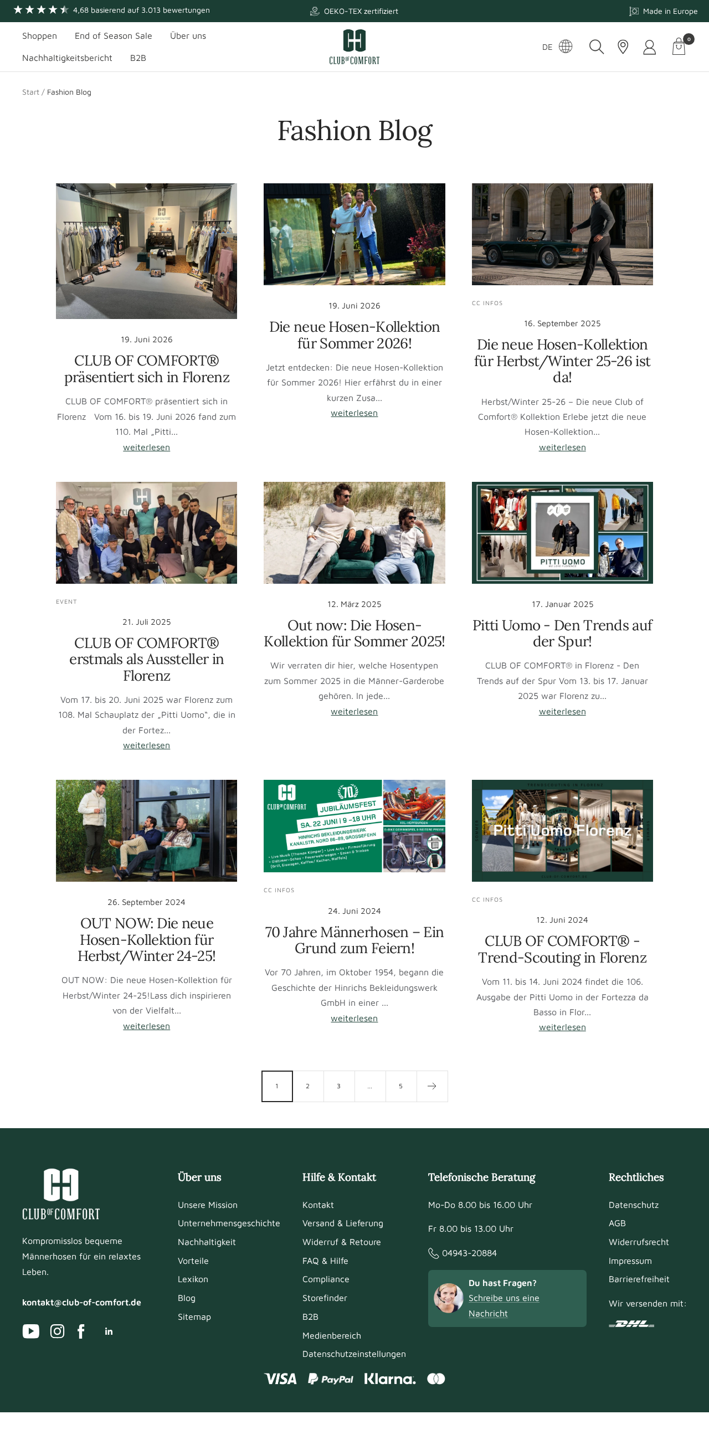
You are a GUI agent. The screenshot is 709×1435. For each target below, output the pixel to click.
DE (547, 47)
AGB (617, 1223)
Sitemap (194, 1316)
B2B (138, 58)
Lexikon (193, 1279)
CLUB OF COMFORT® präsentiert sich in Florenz (146, 368)
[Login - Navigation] (650, 46)
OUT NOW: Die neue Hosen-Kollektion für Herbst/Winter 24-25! (146, 939)
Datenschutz (634, 1205)
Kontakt (318, 1205)
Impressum (630, 1261)
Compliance (326, 1279)
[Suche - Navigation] (596, 46)
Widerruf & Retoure (341, 1242)
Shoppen (39, 35)
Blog (187, 1298)
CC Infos (487, 302)
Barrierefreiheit (639, 1279)
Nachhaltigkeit (207, 1242)
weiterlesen (146, 447)
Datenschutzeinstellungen (354, 1354)
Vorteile (193, 1261)
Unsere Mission (208, 1205)
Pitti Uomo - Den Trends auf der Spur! (562, 633)
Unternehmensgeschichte (229, 1223)
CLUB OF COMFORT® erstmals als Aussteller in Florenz (146, 659)
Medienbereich (331, 1335)
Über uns (188, 35)
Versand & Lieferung (342, 1223)
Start (30, 91)
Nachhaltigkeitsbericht (67, 58)
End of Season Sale (113, 35)
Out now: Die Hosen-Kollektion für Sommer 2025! (354, 633)
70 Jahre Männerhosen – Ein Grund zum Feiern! (354, 940)
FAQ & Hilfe (325, 1261)
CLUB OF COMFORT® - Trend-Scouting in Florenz (562, 949)
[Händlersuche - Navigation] (623, 46)
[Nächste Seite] (432, 1086)
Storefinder (324, 1298)
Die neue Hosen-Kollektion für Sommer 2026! (354, 334)
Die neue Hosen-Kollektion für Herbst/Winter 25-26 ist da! (562, 360)
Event (66, 601)
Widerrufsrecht (639, 1242)
